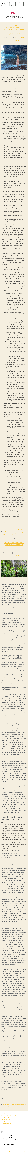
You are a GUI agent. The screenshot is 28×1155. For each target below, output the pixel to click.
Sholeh (10, 38)
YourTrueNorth (20, 1106)
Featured (23, 1104)
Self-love (12, 535)
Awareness (6, 529)
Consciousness (18, 542)
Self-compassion (15, 533)
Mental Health (6, 1120)
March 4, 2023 (19, 38)
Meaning (6, 1106)
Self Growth (9, 29)
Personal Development (14, 27)
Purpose (11, 1106)
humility (22, 531)
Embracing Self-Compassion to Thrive (14, 34)
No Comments (15, 40)
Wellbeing (19, 29)
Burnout (13, 529)
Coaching (14, 25)
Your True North (14, 549)
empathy (19, 529)
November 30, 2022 (19, 553)
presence (6, 533)
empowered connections (11, 531)
